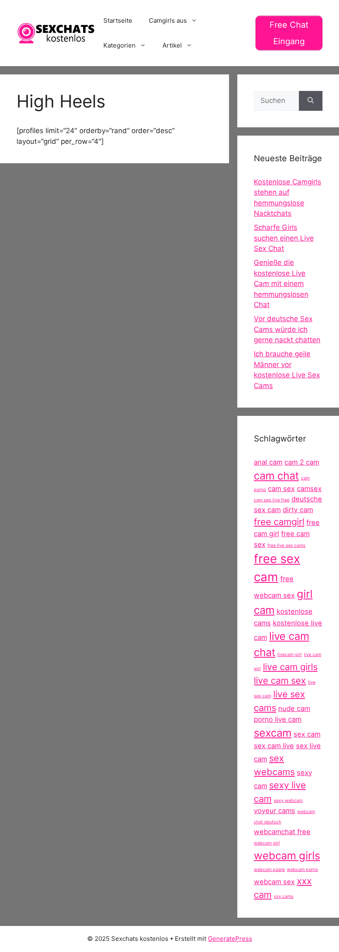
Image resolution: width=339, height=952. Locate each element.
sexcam (272, 732)
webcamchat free (282, 832)
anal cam (268, 462)
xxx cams (284, 896)
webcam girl (267, 843)
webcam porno (302, 869)
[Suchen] (310, 101)
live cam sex (280, 680)
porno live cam (277, 719)
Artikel (172, 45)
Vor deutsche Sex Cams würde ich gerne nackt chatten (287, 329)
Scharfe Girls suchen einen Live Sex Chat (284, 238)
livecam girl (289, 654)
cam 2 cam (301, 462)
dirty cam (298, 510)
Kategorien (119, 45)
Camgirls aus (168, 20)
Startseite (117, 20)
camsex (309, 488)
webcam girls (287, 855)
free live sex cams (286, 545)
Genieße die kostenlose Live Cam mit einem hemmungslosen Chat (281, 283)
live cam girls (290, 666)
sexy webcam (288, 800)
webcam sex (274, 882)
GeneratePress (230, 938)
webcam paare (269, 869)
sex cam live (274, 746)
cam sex (281, 488)
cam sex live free (271, 500)
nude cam (294, 708)
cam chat (276, 475)
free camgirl (279, 521)
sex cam (307, 734)
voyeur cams (274, 810)
